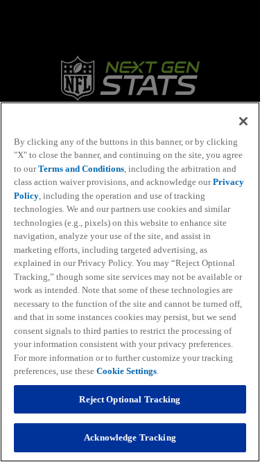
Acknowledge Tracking (130, 437)
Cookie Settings (126, 371)
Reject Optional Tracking (129, 399)
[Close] (243, 121)
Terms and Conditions (81, 168)
